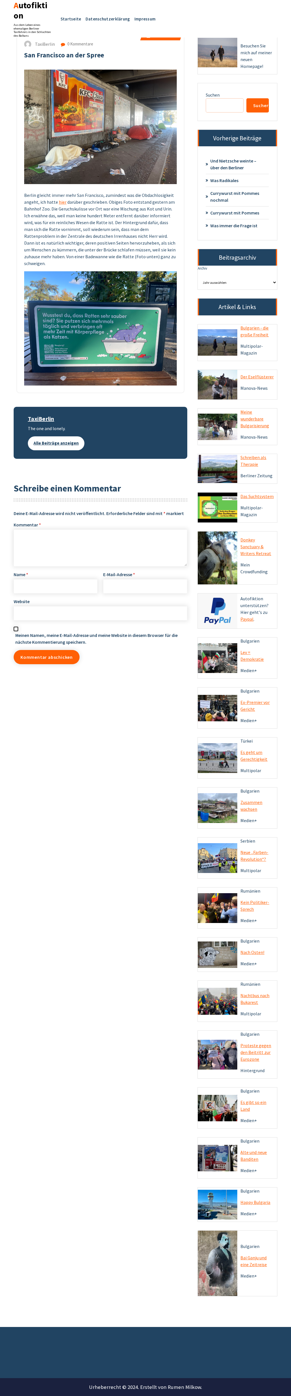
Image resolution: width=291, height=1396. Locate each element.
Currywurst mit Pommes (234, 213)
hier (62, 202)
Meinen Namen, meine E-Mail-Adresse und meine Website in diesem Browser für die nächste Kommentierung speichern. (96, 638)
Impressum (145, 19)
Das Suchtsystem (257, 496)
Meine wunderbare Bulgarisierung (254, 418)
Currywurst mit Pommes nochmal (234, 196)
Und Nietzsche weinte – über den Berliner (233, 164)
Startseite (71, 19)
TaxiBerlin (41, 418)
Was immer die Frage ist (233, 225)
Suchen (213, 95)
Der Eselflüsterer (257, 377)
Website (22, 601)
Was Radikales (224, 180)
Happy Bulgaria (255, 1202)
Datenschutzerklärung (108, 19)
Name (21, 574)
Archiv (202, 268)
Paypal (246, 619)
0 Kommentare (79, 44)
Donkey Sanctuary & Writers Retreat (255, 546)
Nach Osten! (252, 952)
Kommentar (27, 525)
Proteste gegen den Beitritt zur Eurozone (255, 1052)
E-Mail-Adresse (119, 574)
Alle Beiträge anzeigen (56, 443)
